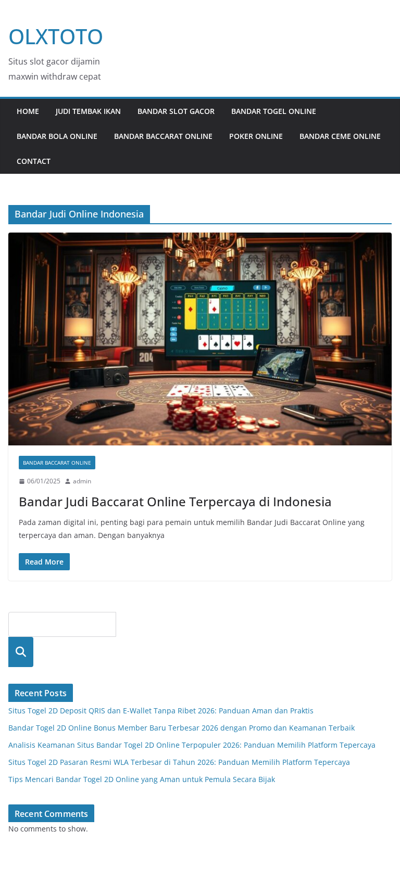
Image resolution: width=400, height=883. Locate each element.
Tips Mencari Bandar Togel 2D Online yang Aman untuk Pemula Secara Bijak (141, 779)
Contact (34, 161)
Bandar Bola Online (57, 136)
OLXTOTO (55, 36)
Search (21, 651)
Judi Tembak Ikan (88, 111)
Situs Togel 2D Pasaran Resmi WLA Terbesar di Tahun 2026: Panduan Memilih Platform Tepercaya (179, 762)
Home (28, 111)
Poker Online (256, 136)
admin (82, 481)
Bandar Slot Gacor (176, 111)
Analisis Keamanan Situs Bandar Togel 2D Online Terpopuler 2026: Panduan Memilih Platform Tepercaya (192, 745)
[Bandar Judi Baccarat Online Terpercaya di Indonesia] (200, 339)
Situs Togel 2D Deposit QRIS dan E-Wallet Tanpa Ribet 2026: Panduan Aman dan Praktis (161, 710)
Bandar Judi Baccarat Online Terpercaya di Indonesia (175, 501)
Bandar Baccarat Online (163, 136)
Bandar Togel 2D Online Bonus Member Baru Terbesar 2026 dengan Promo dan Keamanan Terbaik (181, 728)
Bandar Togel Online (273, 111)
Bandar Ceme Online (340, 136)
